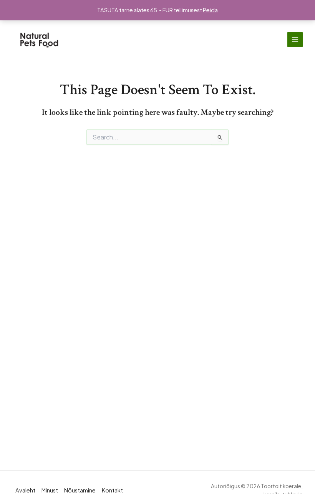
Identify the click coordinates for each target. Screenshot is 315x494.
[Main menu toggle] (295, 39)
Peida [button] (210, 10)
